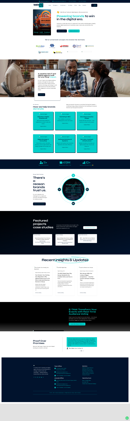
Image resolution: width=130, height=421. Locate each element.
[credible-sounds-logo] (64, 45)
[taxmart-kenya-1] (43, 51)
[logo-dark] (38, 3)
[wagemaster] (72, 51)
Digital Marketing (38, 272)
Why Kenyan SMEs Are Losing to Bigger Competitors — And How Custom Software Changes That (87, 277)
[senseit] (58, 51)
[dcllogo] (52, 44)
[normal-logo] (77, 45)
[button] (127, 404)
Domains (48, 272)
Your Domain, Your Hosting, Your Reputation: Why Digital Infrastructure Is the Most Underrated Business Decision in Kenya (42, 278)
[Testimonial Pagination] (81, 349)
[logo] (87, 51)
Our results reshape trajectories (73, 186)
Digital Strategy (44, 272)
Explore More (43, 126)
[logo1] (89, 45)
